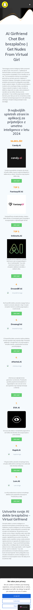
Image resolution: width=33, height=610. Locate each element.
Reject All (16, 606)
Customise (16, 601)
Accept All (16, 596)
